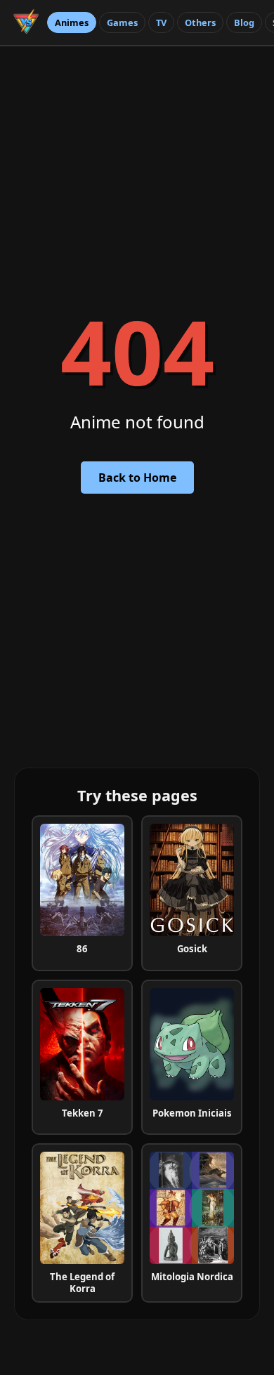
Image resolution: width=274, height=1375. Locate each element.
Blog (244, 22)
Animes (72, 22)
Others (200, 22)
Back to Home (137, 477)
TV (161, 22)
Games (122, 22)
